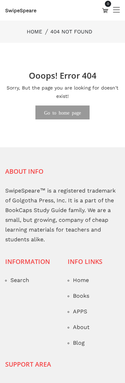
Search (19, 280)
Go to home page (62, 112)
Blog (79, 342)
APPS (80, 311)
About (81, 327)
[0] (105, 10)
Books (81, 295)
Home (34, 32)
